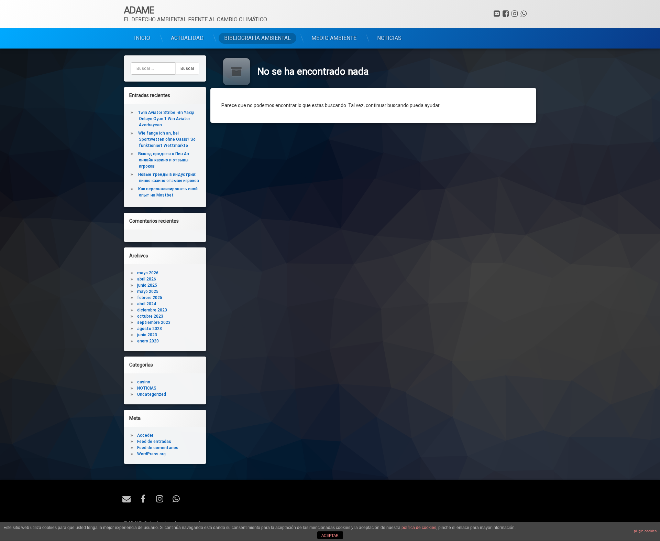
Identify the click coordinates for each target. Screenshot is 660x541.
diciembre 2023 (152, 310)
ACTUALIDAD (187, 38)
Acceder (145, 435)
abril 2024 (146, 303)
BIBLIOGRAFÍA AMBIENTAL (257, 38)
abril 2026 (146, 279)
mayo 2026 (147, 272)
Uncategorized (151, 394)
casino (143, 382)
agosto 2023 (149, 328)
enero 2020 (148, 341)
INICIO (142, 38)
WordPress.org (151, 454)
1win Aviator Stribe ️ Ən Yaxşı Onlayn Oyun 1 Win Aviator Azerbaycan (166, 118)
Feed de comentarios (157, 447)
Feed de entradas (154, 441)
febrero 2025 (149, 297)
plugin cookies (645, 531)
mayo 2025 (147, 291)
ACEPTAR (330, 535)
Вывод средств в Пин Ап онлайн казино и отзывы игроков (163, 160)
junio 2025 (147, 285)
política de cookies (419, 527)
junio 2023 (147, 334)
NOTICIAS (389, 38)
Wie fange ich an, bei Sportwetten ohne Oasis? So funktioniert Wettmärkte (167, 139)
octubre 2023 (150, 316)
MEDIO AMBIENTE (333, 38)
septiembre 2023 (153, 322)
